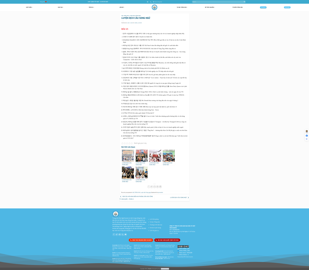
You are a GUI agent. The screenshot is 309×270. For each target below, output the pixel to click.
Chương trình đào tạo (156, 225)
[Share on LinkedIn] (160, 186)
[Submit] (244, 2)
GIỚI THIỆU (29, 7)
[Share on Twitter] (151, 186)
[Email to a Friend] (154, 186)
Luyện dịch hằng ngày (135, 15)
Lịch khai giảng (154, 219)
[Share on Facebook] (148, 186)
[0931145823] (151, 2)
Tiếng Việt (42, 1)
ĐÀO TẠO (60, 7)
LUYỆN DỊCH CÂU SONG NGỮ (178, 197)
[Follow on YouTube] (125, 234)
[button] (157, 2)
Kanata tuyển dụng (155, 228)
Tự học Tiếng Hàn (155, 222)
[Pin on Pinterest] (157, 186)
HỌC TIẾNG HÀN (125, 15)
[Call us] (122, 234)
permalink (160, 192)
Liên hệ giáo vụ (154, 230)
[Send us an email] (119, 234)
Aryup (159, 268)
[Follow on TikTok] (116, 234)
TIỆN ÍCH (91, 7)
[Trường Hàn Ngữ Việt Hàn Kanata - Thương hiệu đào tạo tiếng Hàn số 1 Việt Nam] (154, 7)
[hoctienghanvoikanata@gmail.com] (148, 2)
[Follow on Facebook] (114, 234)
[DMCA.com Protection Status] (165, 268)
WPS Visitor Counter (188, 257)
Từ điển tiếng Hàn (237, 7)
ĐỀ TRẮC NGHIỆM (209, 7)
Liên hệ (121, 7)
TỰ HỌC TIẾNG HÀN (182, 7)
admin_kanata (138, 23)
